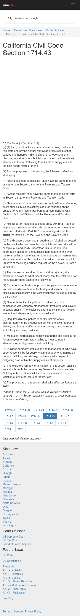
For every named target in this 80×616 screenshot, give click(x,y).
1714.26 (68, 410)
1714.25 (53, 410)
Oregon (7, 510)
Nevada (7, 491)
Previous (10, 410)
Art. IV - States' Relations (17, 581)
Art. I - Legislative (13, 570)
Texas (6, 518)
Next (20, 429)
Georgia (7, 473)
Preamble (8, 566)
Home (6, 30)
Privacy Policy (33, 611)
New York (8, 499)
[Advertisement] (40, 98)
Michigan (8, 488)
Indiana (7, 480)
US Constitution (12, 561)
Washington (10, 525)
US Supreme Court (14, 536)
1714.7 (49, 422)
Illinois (6, 477)
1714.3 (9, 416)
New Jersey (10, 495)
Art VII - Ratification (14, 592)
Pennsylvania (10, 514)
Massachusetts (11, 484)
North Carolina (11, 503)
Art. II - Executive (13, 574)
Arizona (7, 462)
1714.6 (36, 422)
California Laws (55, 30)
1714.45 (64, 416)
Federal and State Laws (28, 30)
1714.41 (35, 416)
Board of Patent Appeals (17, 544)
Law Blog (8, 598)
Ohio (5, 506)
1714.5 (9, 422)
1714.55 (23, 422)
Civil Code (12, 34)
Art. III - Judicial (12, 577)
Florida (7, 469)
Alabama (8, 454)
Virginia (7, 521)
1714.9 (9, 429)
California (8, 465)
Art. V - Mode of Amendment (19, 585)
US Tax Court (11, 540)
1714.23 (25, 410)
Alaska (7, 458)
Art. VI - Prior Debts (14, 589)
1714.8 (62, 422)
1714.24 (39, 410)
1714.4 (22, 416)
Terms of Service (13, 611)
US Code (8, 555)
